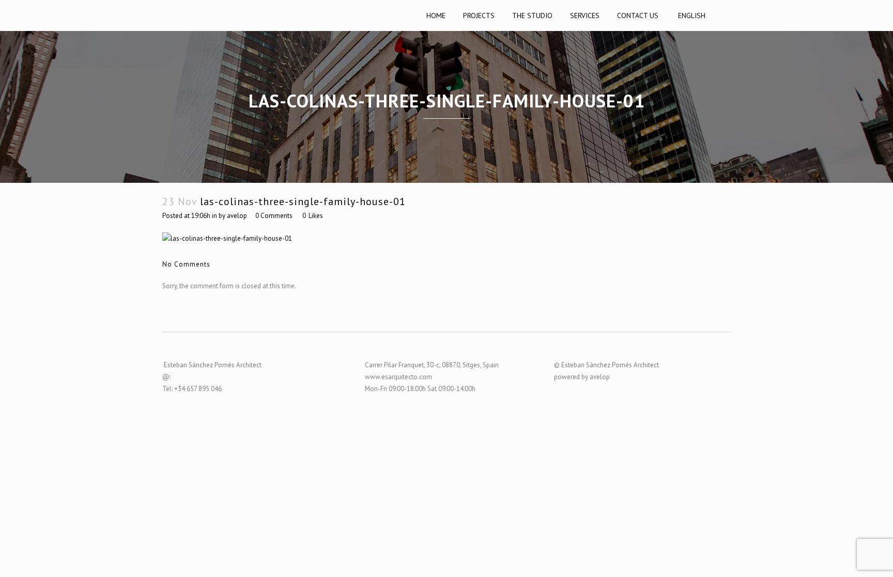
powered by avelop (582, 376)
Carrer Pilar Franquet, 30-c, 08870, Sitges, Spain (432, 365)
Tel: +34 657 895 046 (192, 388)
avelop (237, 215)
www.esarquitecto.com (398, 376)
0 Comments (273, 215)
